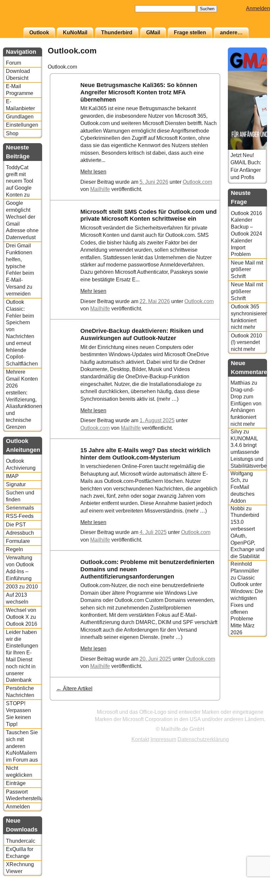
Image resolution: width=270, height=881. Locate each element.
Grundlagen (20, 116)
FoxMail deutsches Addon (242, 494)
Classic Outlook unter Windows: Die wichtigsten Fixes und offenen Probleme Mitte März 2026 (246, 605)
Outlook (39, 32)
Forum (13, 63)
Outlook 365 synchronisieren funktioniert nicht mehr (249, 317)
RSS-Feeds (20, 516)
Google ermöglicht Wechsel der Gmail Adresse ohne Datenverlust (22, 220)
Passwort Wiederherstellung (24, 795)
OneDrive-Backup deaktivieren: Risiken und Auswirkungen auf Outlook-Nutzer (141, 334)
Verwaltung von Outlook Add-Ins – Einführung (20, 568)
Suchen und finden (20, 496)
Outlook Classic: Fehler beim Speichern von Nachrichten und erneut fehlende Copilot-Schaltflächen (22, 332)
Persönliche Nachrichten (20, 691)
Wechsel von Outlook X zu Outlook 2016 (21, 617)
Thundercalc (20, 841)
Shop (12, 133)
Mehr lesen (93, 171)
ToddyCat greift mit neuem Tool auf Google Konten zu (19, 181)
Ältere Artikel (74, 688)
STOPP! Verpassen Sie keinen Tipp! (18, 714)
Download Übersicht (18, 74)
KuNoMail (75, 32)
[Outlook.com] (70, 116)
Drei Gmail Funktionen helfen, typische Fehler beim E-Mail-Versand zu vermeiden (20, 270)
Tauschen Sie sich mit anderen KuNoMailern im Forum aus (22, 746)
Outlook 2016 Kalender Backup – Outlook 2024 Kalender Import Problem (246, 233)
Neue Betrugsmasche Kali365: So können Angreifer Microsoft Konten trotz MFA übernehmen (138, 92)
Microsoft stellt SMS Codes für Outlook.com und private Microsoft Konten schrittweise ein (148, 215)
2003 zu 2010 (22, 586)
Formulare (18, 541)
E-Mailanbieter (20, 105)
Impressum (163, 739)
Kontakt (140, 739)
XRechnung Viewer (20, 868)
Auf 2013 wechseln (17, 598)
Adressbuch (20, 533)
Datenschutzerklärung (203, 739)
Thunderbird (116, 32)
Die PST (16, 524)
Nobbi (237, 508)
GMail (153, 32)
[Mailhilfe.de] (39, 17)
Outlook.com (197, 182)
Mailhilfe (100, 189)
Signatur (16, 484)
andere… (231, 32)
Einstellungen (22, 125)
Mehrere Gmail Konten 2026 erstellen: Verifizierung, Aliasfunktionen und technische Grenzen (24, 399)
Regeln (14, 549)
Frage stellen (190, 32)
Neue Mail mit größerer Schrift (247, 269)
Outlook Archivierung (21, 464)
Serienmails (20, 508)
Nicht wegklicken (19, 771)
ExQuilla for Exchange (19, 852)
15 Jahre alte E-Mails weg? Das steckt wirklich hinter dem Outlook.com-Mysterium (145, 454)
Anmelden (258, 8)
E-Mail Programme (19, 89)
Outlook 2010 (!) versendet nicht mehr (246, 342)
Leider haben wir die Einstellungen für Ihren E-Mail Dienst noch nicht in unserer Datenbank (22, 656)
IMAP (12, 476)
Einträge (16, 783)
